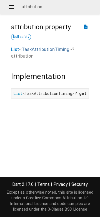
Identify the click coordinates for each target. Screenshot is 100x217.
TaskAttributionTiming (45, 49)
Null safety (21, 37)
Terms (43, 184)
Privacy (60, 184)
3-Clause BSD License (67, 209)
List (15, 49)
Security (79, 184)
